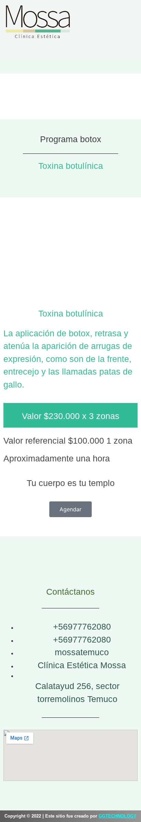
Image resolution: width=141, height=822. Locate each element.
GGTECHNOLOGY (118, 816)
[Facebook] (70, 50)
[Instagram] (50, 50)
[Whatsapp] (91, 50)
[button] (70, 65)
